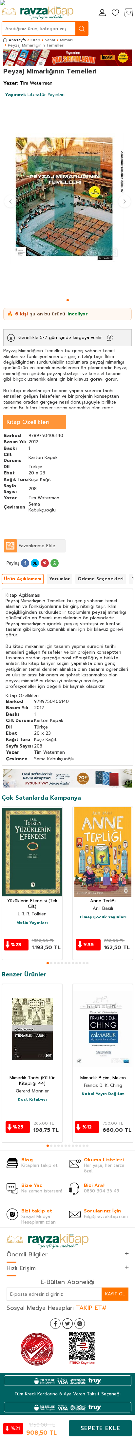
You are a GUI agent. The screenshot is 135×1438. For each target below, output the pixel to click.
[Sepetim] (128, 13)
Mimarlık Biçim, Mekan (103, 1078)
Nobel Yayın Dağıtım (103, 1094)
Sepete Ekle (100, 1428)
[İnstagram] (79, 1323)
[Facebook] (55, 1323)
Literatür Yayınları (35, 94)
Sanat (50, 40)
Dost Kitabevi (32, 1099)
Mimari (66, 40)
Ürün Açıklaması (22, 579)
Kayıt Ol (115, 1294)
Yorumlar (59, 579)
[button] (68, 300)
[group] (67, 198)
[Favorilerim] (115, 13)
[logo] (37, 13)
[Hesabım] (102, 13)
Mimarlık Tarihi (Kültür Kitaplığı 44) (32, 1081)
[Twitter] (67, 1323)
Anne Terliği (103, 901)
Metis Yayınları (32, 923)
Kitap (35, 40)
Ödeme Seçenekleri (101, 579)
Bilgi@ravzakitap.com (106, 1216)
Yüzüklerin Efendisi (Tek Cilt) (32, 903)
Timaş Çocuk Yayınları (102, 917)
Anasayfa (17, 40)
